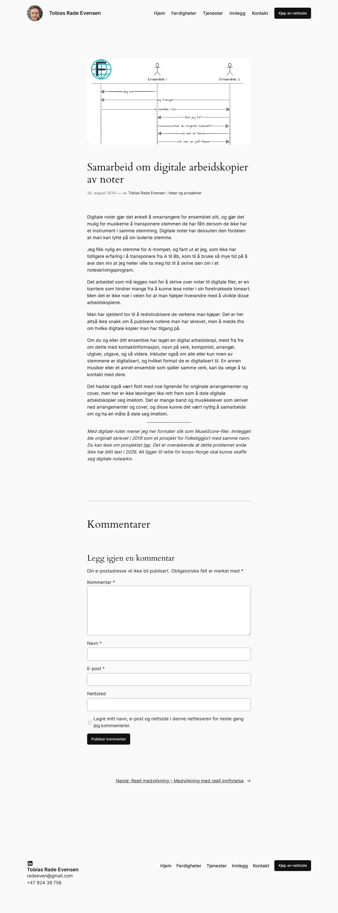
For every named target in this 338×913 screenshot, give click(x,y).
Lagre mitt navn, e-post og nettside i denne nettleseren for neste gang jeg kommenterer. (168, 722)
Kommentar (101, 582)
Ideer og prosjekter (184, 193)
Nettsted (96, 693)
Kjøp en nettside (293, 13)
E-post (96, 668)
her (146, 445)
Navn (94, 643)
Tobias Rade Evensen (75, 13)
